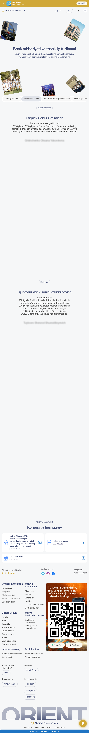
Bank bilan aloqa (8, 602)
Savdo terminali (8, 631)
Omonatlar (29, 598)
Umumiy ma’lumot (12, 99)
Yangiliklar (6, 592)
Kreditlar (28, 601)
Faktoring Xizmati (9, 644)
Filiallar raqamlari (8, 595)
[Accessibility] (57, 11)
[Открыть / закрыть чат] (83, 723)
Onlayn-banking (8, 634)
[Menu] (85, 10)
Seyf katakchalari (9, 641)
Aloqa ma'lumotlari (32, 657)
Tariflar (4, 638)
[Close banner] (3, 3)
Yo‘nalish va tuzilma (31, 99)
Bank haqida (7, 588)
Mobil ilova (29, 591)
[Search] (61, 11)
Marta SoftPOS (8, 627)
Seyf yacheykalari (32, 608)
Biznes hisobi (7, 657)
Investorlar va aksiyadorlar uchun (57, 99)
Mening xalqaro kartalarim (12, 654)
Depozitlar (6, 624)
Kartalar (28, 594)
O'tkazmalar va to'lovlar (34, 605)
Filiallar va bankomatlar (11, 599)
